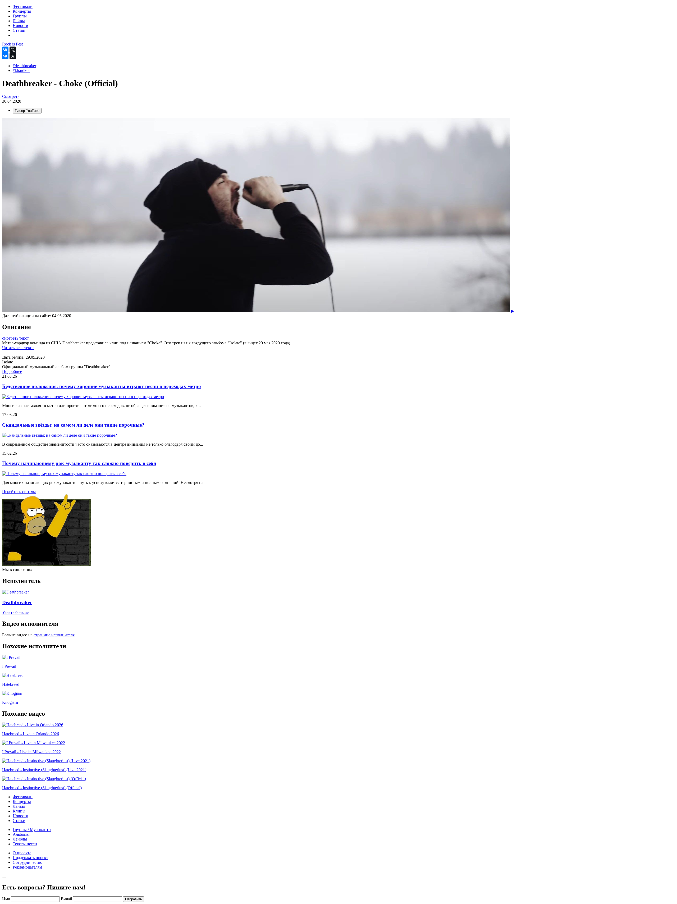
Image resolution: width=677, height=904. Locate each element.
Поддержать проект (30, 857)
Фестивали (23, 797)
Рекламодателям (27, 867)
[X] (13, 50)
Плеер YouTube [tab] (27, 111)
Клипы (19, 811)
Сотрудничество (27, 862)
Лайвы (19, 806)
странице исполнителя (54, 635)
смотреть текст (15, 338)
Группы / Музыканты (32, 829)
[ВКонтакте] (5, 50)
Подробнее (12, 371)
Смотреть (10, 96)
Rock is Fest (12, 44)
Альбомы (21, 834)
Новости (20, 816)
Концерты (22, 801)
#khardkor (21, 70)
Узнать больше (15, 612)
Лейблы (20, 839)
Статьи (19, 820)
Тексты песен (25, 844)
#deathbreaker (24, 65)
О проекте (22, 853)
